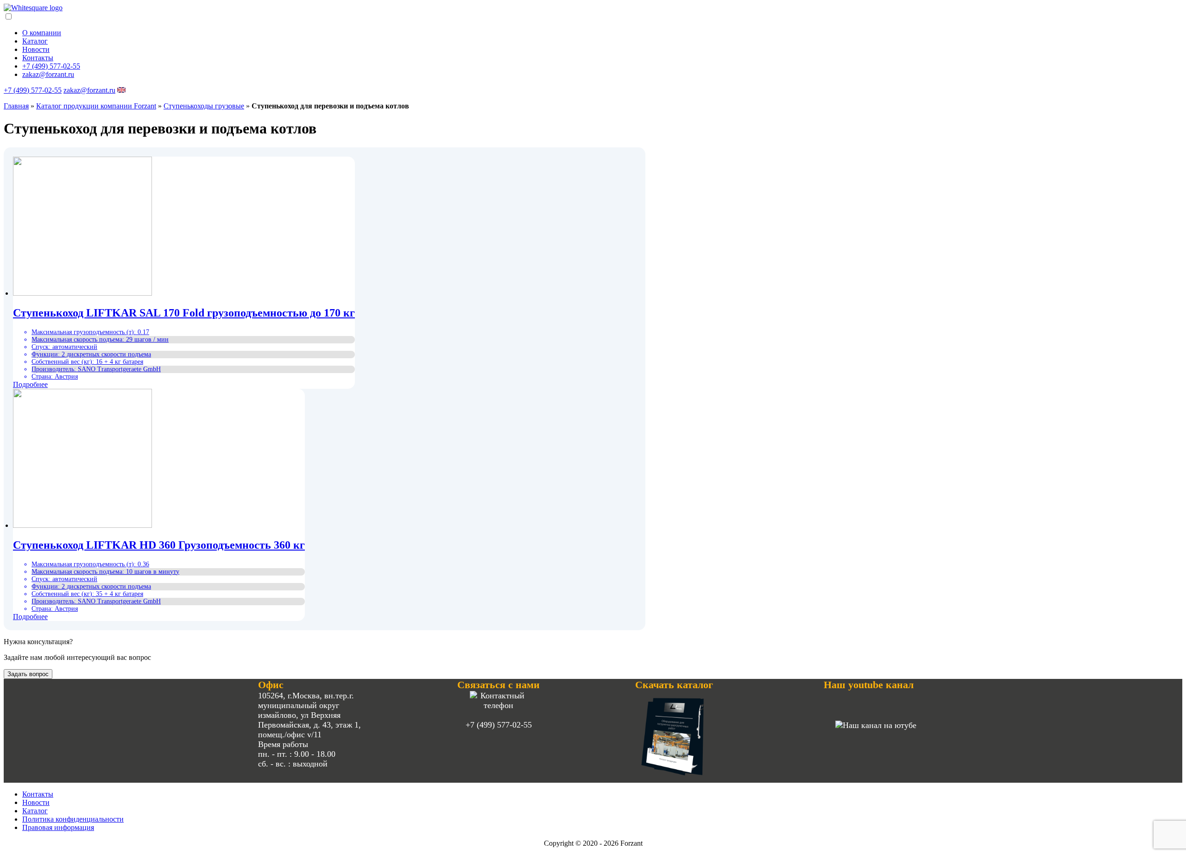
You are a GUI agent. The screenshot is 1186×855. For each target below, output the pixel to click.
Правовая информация (58, 827)
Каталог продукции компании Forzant (96, 106)
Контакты (37, 58)
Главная (16, 106)
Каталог (35, 41)
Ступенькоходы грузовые (204, 106)
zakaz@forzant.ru (48, 74)
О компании (41, 33)
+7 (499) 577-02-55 (51, 66)
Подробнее (30, 384)
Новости (36, 49)
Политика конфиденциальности (73, 819)
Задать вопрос (28, 674)
